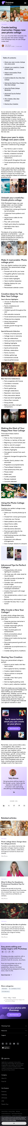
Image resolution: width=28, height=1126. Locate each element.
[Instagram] (2, 1043)
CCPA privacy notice (16, 1115)
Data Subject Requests (17, 1113)
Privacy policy (12, 1111)
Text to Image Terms (6, 1115)
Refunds (18, 1111)
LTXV (2, 1101)
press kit (3, 1081)
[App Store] (5, 1047)
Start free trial (14, 728)
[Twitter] (18, 1043)
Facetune (3, 1091)
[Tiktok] (10, 1043)
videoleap (4, 1094)
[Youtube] (14, 1043)
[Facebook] (6, 1043)
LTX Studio (4, 1098)
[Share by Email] (24, 805)
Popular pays (4, 1104)
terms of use (4, 1111)
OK (14, 1123)
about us (3, 1078)
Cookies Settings (12, 1120)
